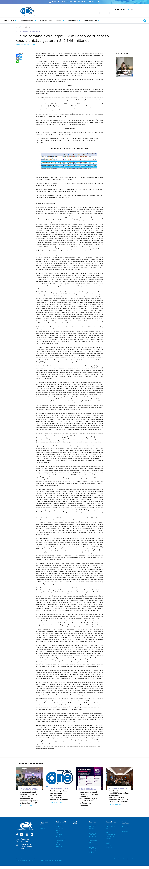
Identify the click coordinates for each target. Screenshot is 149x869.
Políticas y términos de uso (119, 859)
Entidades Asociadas (59, 825)
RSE (107, 828)
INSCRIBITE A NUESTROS (75, 2)
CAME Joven (93, 842)
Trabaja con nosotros (25, 840)
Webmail (130, 859)
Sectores (59, 20)
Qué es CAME (9, 20)
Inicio (18, 27)
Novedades (104, 13)
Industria (92, 831)
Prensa (96, 13)
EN (132, 9)
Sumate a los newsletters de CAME (26, 846)
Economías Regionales (92, 833)
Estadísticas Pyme (91, 20)
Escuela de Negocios (42, 827)
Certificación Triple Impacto (110, 825)
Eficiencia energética (109, 846)
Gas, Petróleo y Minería (93, 851)
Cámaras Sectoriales (92, 847)
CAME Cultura (93, 845)
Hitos (57, 832)
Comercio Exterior (108, 839)
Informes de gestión (60, 843)
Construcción (93, 836)
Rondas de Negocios (109, 842)
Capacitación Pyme (27, 20)
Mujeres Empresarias (93, 839)
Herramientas (73, 20)
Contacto (114, 13)
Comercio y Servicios (92, 825)
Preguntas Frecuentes (59, 847)
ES (128, 9)
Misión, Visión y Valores (60, 829)
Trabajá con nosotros (126, 13)
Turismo (91, 828)
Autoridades (59, 836)
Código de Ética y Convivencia (61, 839)
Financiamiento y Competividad (111, 835)
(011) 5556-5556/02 (56, 860)
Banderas (59, 834)
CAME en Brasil (46, 20)
